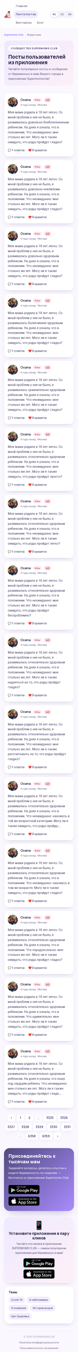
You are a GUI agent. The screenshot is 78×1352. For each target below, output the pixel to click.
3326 (64, 1117)
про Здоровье (20, 1316)
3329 (39, 1127)
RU (54, 14)
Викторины (24, 22)
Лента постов (26, 14)
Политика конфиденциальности (39, 1342)
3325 (50, 1117)
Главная (21, 6)
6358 (32, 1136)
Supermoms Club (13, 34)
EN (69, 14)
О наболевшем (38, 1300)
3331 (67, 1127)
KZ (62, 14)
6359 (46, 1136)
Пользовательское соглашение (39, 1348)
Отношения (18, 1308)
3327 (11, 1127)
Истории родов (43, 1308)
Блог (40, 22)
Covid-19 (16, 1300)
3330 (53, 1127)
